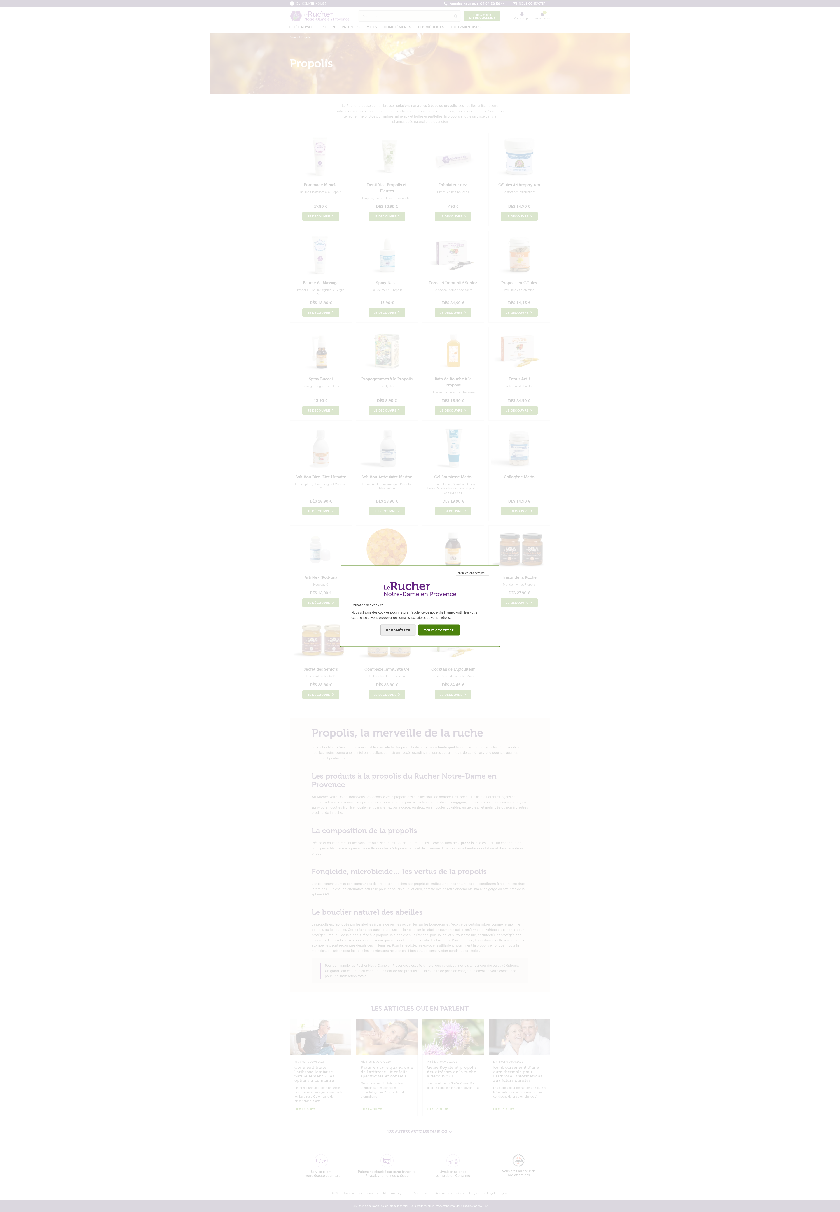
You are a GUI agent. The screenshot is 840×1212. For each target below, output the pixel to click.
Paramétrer (398, 630)
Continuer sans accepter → (472, 573)
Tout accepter (439, 630)
